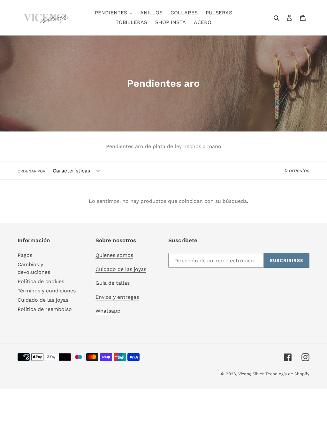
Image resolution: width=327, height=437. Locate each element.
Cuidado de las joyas (43, 300)
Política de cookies (41, 281)
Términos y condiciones (47, 291)
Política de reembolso (45, 309)
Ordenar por (31, 171)
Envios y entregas (117, 297)
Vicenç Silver (251, 373)
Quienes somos (114, 255)
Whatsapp (107, 311)
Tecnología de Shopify (287, 373)
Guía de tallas (112, 283)
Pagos (25, 255)
